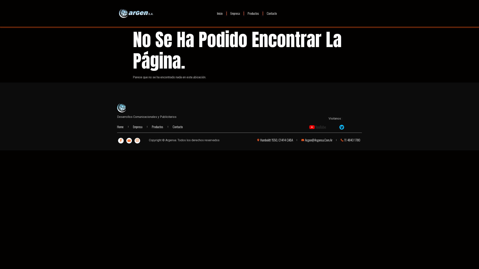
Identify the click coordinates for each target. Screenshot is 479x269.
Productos (253, 13)
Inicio (220, 13)
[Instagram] (137, 140)
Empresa (235, 13)
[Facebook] (121, 140)
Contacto (272, 13)
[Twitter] (129, 140)
